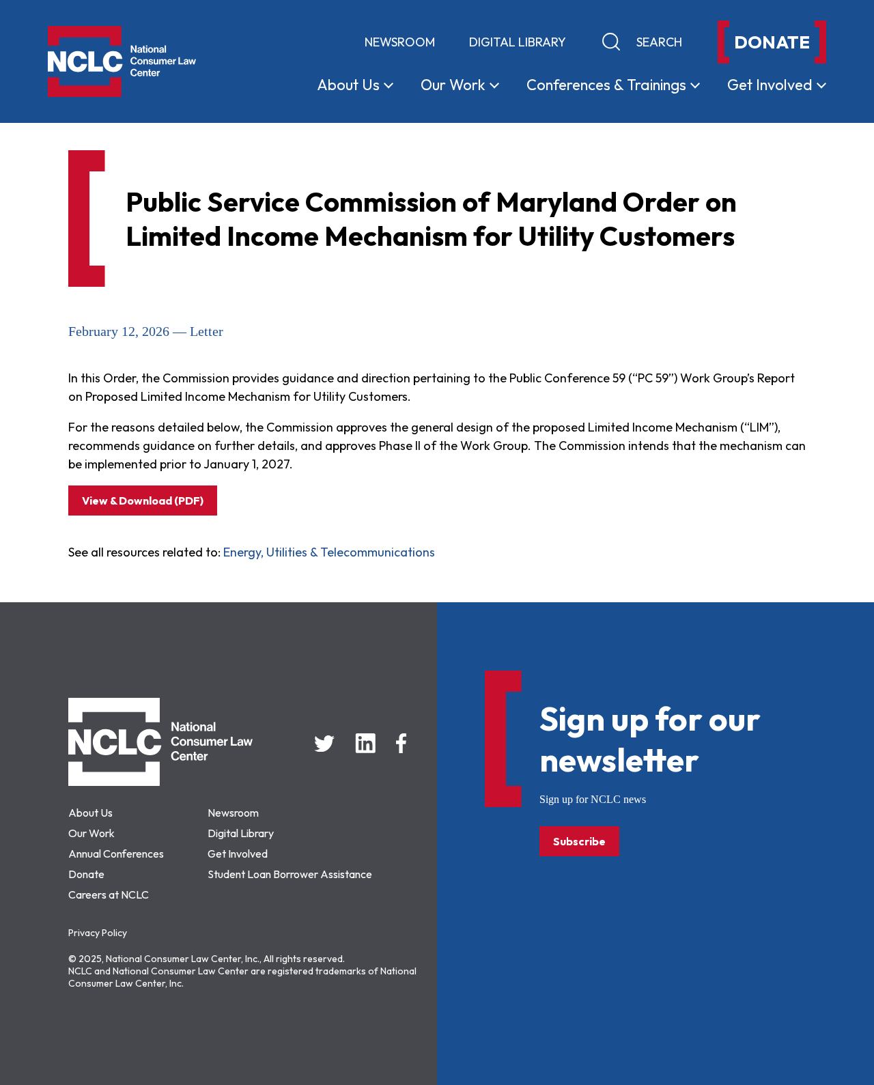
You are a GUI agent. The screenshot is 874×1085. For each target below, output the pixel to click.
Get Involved (238, 853)
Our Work (91, 833)
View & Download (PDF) (142, 500)
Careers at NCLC (108, 894)
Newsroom (400, 42)
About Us (90, 812)
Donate (86, 874)
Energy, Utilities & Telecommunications (329, 552)
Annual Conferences (116, 853)
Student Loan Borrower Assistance (290, 874)
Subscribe (579, 841)
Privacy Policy (97, 933)
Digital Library (517, 42)
